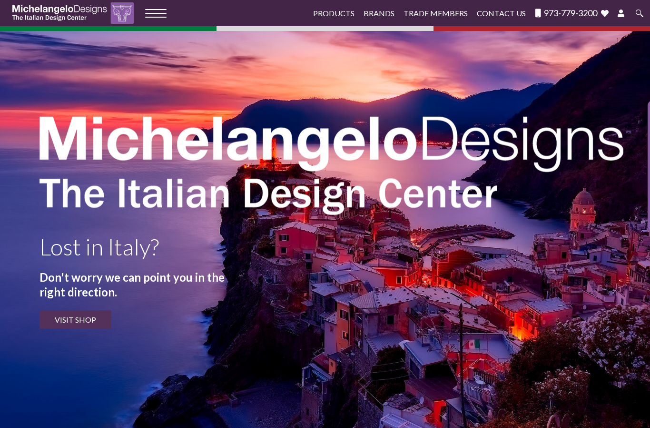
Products (334, 13)
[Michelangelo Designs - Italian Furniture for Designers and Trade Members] (76, 13)
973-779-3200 (569, 13)
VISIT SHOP (75, 319)
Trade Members (436, 13)
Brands (379, 13)
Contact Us (501, 13)
